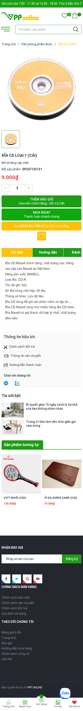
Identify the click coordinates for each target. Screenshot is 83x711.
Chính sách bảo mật (16, 597)
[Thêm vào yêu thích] (41, 236)
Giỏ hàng (41, 704)
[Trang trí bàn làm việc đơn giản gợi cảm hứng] (13, 427)
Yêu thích (74, 706)
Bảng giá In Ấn (11, 632)
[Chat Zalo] (17, 383)
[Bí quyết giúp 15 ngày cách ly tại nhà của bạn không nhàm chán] (13, 410)
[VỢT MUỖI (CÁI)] (21, 474)
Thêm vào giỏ (42, 201)
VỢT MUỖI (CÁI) (15, 497)
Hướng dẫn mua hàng (17, 648)
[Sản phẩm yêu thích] (64, 16)
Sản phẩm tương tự (21, 444)
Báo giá (7, 643)
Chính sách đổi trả (14, 608)
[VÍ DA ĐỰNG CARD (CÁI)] (61, 474)
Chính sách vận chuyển (18, 603)
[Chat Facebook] (6, 383)
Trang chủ (9, 638)
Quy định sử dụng (14, 613)
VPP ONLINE (34, 687)
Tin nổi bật (11, 395)
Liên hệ (7, 659)
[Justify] (76, 29)
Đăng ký (72, 559)
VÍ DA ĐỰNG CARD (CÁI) (60, 497)
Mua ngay (41, 214)
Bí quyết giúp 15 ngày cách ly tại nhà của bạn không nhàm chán (51, 406)
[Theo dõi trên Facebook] (6, 578)
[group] (41, 89)
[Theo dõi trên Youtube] (37, 578)
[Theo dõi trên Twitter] (16, 578)
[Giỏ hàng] (74, 16)
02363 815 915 (29, 226)
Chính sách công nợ (15, 653)
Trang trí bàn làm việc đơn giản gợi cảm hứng (51, 423)
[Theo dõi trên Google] (27, 578)
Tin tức (58, 706)
